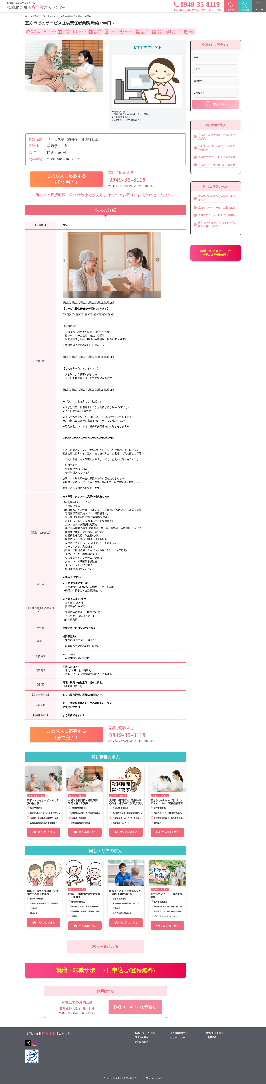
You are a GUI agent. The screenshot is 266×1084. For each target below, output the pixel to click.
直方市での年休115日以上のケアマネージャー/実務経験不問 (167, 802)
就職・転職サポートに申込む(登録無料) (105, 970)
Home (27, 16)
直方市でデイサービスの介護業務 (167, 895)
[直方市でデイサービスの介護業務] (167, 873)
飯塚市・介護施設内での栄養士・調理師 (84, 895)
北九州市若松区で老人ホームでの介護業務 (216, 148)
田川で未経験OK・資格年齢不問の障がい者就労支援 (217, 224)
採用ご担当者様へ (214, 1033)
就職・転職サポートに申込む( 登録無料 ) (215, 252)
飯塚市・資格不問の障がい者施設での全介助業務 (43, 892)
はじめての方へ (177, 1037)
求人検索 (219, 104)
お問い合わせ (141, 1042)
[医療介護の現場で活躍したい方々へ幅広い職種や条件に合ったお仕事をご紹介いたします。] (36, 9)
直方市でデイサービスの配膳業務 (216, 157)
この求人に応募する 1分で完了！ (66, 179)
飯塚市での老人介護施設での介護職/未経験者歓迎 (125, 892)
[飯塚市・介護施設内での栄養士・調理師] (84, 873)
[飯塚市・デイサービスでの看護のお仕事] (43, 779)
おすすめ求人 (37, 796)
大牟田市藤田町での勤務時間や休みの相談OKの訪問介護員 (126, 802)
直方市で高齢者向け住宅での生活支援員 (216, 136)
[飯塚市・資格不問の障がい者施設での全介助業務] (43, 873)
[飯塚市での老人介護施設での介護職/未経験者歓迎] (126, 873)
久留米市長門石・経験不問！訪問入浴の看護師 (84, 802)
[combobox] (219, 58)
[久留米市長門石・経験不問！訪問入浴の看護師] (84, 779)
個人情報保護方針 (179, 1033)
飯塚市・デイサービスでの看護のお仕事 (43, 802)
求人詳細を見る (46, 832)
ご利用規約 (211, 1037)
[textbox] (214, 57)
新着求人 (36, 16)
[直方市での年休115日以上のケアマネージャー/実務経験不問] (167, 779)
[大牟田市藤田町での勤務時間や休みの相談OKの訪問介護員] (126, 779)
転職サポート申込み (145, 1033)
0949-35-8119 (127, 180)
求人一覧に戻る (105, 947)
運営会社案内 (141, 1037)
